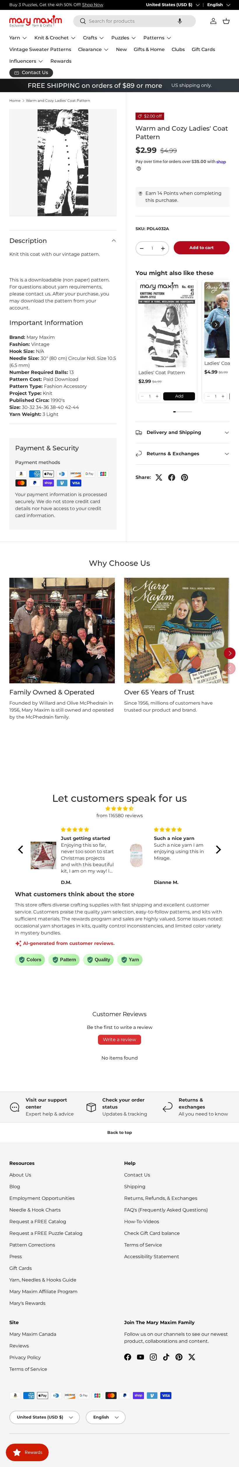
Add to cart (201, 247)
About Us (20, 1175)
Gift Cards (203, 49)
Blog (14, 1186)
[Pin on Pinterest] (184, 477)
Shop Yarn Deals (74, 4)
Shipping (134, 1186)
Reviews (19, 1346)
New (121, 49)
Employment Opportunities (42, 1198)
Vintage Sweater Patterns (40, 49)
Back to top (119, 1132)
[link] (166, 324)
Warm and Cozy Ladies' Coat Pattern (58, 100)
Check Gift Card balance (152, 1233)
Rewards (60, 61)
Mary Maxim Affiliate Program (43, 1291)
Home (14, 100)
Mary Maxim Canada (32, 1334)
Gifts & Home (149, 49)
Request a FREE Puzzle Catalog (45, 1233)
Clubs (178, 49)
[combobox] (134, 21)
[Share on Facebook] (171, 477)
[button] (180, 21)
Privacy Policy (25, 1357)
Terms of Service (143, 1245)
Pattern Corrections (32, 1245)
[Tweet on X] (158, 477)
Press (15, 1256)
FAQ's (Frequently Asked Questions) (166, 1210)
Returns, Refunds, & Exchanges (160, 1198)
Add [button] (179, 396)
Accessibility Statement (151, 1256)
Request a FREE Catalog (37, 1221)
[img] (119, 808)
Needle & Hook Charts (35, 1210)
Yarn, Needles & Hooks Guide (42, 1280)
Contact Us (137, 1175)
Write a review (119, 1039)
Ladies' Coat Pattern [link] (161, 372)
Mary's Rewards (27, 1303)
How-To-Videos (141, 1221)
